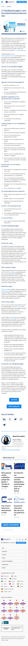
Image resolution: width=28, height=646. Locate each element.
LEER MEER (14, 399)
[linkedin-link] (22, 539)
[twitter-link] (19, 539)
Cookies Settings (4, 640)
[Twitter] (15, 419)
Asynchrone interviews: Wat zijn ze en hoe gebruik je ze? (19, 510)
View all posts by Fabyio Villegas (10, 450)
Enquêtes (9, 6)
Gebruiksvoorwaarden (19, 638)
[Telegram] (4, 424)
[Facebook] (9, 419)
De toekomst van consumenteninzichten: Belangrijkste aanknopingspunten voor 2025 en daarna (19, 482)
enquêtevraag (12, 317)
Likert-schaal (17, 306)
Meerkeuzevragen (6, 289)
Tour (3, 548)
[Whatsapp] (21, 419)
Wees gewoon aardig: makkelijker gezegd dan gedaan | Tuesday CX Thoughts (6, 479)
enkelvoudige (4, 291)
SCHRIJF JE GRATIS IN (21, 2)
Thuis (2, 6)
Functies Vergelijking (7, 561)
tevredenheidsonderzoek (8, 56)
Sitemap (3, 638)
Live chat (12, 542)
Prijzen (3, 558)
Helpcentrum (6, 542)
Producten (4, 551)
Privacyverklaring (9, 638)
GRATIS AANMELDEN (14, 406)
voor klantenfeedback (20, 50)
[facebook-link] (16, 539)
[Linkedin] (4, 419)
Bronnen (4, 554)
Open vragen (11, 272)
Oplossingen (5, 564)
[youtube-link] (25, 539)
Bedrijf (3, 567)
